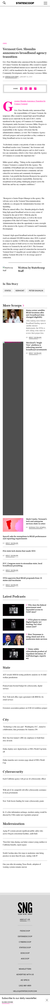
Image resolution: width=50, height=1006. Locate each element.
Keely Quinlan (35, 337)
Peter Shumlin (36, 290)
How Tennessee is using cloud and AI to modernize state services (36, 636)
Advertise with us (25, 974)
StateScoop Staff (12, 77)
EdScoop (25, 953)
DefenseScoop (25, 936)
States (8, 290)
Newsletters (25, 969)
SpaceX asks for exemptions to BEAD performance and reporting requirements (24, 537)
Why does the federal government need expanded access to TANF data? (36, 608)
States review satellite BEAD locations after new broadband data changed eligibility (35, 313)
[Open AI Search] (7, 2)
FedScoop (25, 931)
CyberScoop (25, 942)
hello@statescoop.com (25, 991)
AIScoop (25, 958)
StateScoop (25, 947)
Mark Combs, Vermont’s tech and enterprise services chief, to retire (36, 521)
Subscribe (7, 1002)
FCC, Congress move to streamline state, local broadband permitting (22, 564)
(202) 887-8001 (25, 985)
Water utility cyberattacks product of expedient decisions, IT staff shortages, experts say (36, 654)
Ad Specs (25, 980)
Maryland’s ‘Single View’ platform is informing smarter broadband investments (36, 346)
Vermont (19, 290)
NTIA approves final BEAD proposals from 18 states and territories (22, 579)
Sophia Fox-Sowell (37, 527)
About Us (25, 919)
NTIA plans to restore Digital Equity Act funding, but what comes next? (36, 623)
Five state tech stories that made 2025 (19, 551)
